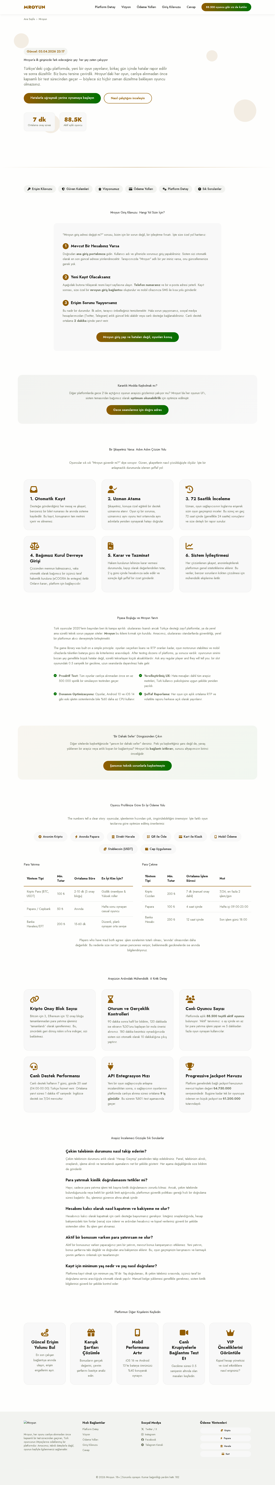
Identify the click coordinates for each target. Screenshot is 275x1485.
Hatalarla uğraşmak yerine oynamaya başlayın (62, 98)
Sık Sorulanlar (212, 189)
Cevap (191, 7)
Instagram (150, 1434)
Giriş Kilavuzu (171, 7)
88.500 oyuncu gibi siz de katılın (226, 7)
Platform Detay (105, 7)
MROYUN (34, 7)
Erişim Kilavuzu (42, 189)
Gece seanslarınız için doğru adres (137, 410)
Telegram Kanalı (154, 1445)
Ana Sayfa (29, 19)
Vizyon (126, 7)
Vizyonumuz (111, 189)
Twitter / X (151, 1429)
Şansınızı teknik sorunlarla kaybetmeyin (137, 766)
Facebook (150, 1439)
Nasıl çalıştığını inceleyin (128, 98)
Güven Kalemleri (77, 189)
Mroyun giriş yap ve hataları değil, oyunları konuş (137, 337)
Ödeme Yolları (146, 7)
